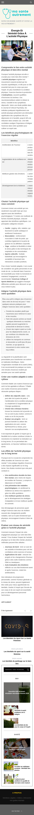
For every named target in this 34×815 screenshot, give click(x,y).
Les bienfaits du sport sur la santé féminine (17, 651)
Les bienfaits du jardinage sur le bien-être (17, 661)
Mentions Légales (9, 798)
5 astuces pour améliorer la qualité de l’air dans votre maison (22, 781)
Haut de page (16, 811)
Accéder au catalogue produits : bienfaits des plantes (22, 768)
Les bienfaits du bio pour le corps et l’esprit (22, 726)
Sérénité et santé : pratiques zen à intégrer (20, 712)
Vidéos (19, 798)
